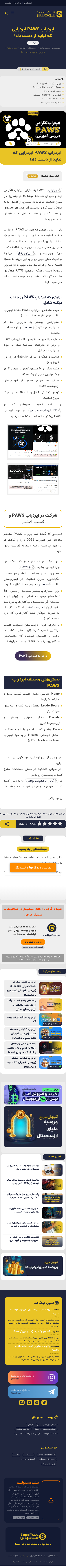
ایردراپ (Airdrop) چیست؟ (49, 83)
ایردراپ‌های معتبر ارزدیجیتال (45, 1429)
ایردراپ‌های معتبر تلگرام (46, 1424)
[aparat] (36, 1402)
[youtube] (29, 1402)
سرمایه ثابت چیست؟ (51, 102)
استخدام (28, 3)
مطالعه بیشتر (33, 1517)
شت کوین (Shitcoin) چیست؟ (47, 95)
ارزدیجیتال (33, 48)
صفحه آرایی (28, 1455)
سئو (40, 1562)
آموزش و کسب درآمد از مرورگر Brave (32, 1331)
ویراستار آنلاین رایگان (47, 1459)
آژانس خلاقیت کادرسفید (22, 1562)
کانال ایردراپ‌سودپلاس (40, 781)
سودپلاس (56, 48)
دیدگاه (33, 872)
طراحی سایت (48, 1562)
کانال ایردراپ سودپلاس (44, 410)
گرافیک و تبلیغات (28, 1459)
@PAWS (25, 567)
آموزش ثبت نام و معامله (33, 947)
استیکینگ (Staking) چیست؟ (47, 87)
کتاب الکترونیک (50, 1433)
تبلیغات (8, 3)
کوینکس (19, 1433)
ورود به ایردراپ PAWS (33, 656)
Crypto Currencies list (46, 1455)
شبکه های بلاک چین (51, 98)
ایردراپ (33, 42)
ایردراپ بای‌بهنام (49, 1463)
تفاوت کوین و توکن (52, 91)
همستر (27, 328)
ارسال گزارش (19, 1517)
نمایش (32, 176)
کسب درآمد (45, 48)
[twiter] (44, 1402)
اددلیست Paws (35, 607)
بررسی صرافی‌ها (33, 1433)
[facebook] (22, 1402)
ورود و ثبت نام (33, 942)
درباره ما (17, 3)
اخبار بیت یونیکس (23, 1429)
